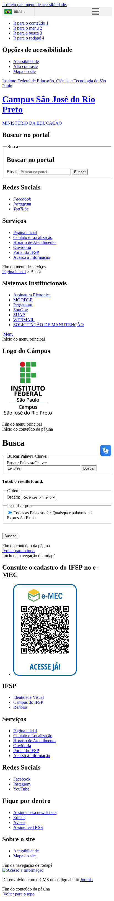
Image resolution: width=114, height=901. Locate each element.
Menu (8, 334)
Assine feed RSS (28, 827)
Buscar (89, 468)
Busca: (13, 171)
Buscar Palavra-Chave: (27, 462)
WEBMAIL (24, 319)
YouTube (21, 789)
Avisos (19, 822)
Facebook (21, 779)
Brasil (19, 11)
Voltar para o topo (18, 550)
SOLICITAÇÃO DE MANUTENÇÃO (48, 324)
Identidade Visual (28, 697)
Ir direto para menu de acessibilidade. (34, 4)
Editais (19, 817)
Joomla (86, 879)
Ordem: (14, 497)
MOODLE (23, 299)
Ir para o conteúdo (30, 23)
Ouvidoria (22, 247)
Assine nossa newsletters (34, 812)
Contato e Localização (32, 237)
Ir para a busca (27, 33)
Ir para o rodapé (28, 38)
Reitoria (20, 707)
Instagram (21, 784)
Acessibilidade (26, 61)
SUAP (19, 314)
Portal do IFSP (26, 252)
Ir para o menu (27, 28)
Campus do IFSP (28, 702)
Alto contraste (25, 66)
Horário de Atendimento (34, 242)
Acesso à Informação (31, 257)
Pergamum (22, 304)
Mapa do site (24, 71)
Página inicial (25, 232)
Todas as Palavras (29, 512)
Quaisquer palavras (69, 512)
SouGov (20, 309)
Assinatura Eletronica (32, 295)
